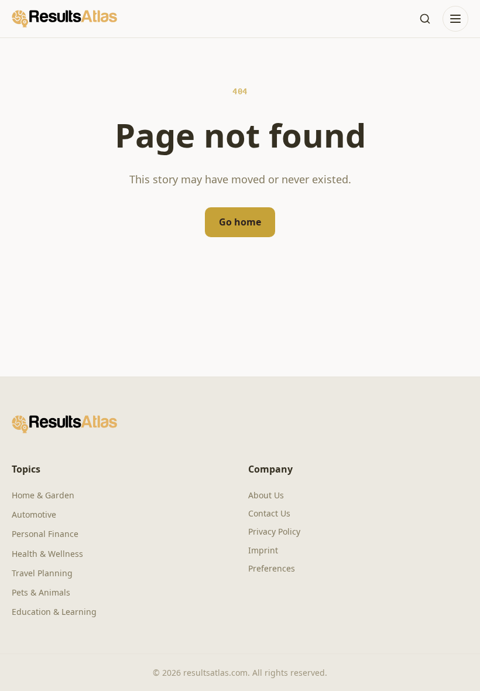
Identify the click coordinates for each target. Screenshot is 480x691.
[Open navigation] (455, 19)
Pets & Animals (41, 592)
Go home (240, 221)
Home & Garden (43, 495)
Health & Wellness (47, 553)
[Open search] (425, 19)
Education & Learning (54, 611)
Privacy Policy (274, 531)
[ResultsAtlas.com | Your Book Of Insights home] (64, 18)
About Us (266, 495)
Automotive (34, 514)
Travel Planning (42, 573)
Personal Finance (45, 533)
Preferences (271, 568)
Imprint (263, 550)
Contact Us (269, 513)
